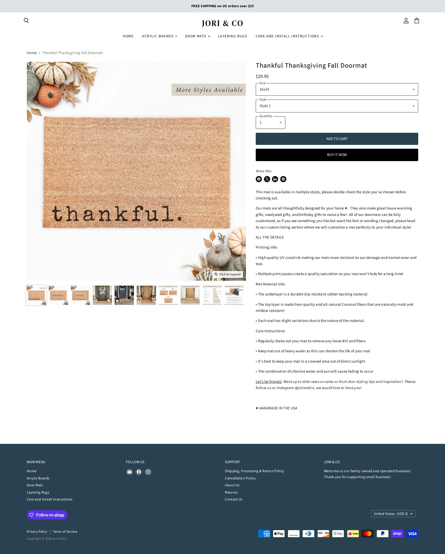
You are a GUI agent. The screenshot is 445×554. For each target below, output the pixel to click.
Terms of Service (65, 531)
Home (128, 36)
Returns (231, 492)
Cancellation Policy (240, 478)
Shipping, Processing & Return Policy (254, 471)
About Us (232, 485)
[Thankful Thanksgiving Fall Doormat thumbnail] (36, 295)
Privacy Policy (37, 531)
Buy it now (337, 154)
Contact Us (233, 499)
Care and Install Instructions (288, 36)
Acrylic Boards (158, 36)
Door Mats (196, 36)
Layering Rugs (232, 36)
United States (391, 513)
